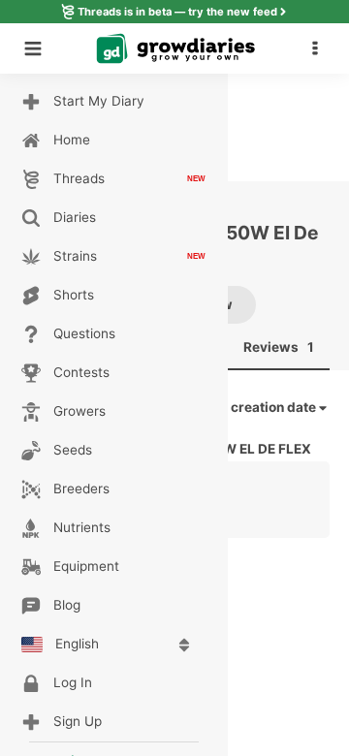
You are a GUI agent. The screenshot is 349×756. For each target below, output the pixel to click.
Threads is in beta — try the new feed (177, 11)
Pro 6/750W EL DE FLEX (235, 449)
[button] (320, 48)
